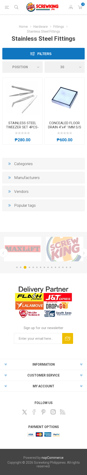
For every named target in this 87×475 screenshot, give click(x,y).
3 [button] (25, 267)
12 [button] (59, 267)
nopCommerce (53, 458)
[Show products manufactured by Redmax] (64, 249)
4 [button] (29, 267)
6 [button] (37, 267)
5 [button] (33, 267)
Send (67, 338)
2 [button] (20, 267)
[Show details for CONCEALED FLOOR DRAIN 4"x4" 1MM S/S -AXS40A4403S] (64, 97)
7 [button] (40, 267)
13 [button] (63, 267)
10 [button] (51, 267)
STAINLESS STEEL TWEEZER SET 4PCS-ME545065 (22, 127)
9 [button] (48, 267)
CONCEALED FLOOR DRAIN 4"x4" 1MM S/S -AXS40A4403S (64, 127)
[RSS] (62, 412)
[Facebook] (34, 412)
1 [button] (17, 267)
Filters (44, 54)
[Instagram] (53, 412)
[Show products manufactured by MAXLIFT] (22, 249)
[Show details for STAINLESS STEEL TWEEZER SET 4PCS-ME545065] (22, 97)
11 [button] (55, 267)
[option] (23, 249)
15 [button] (70, 267)
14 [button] (66, 267)
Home (23, 26)
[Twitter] (24, 412)
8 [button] (44, 267)
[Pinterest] (43, 412)
